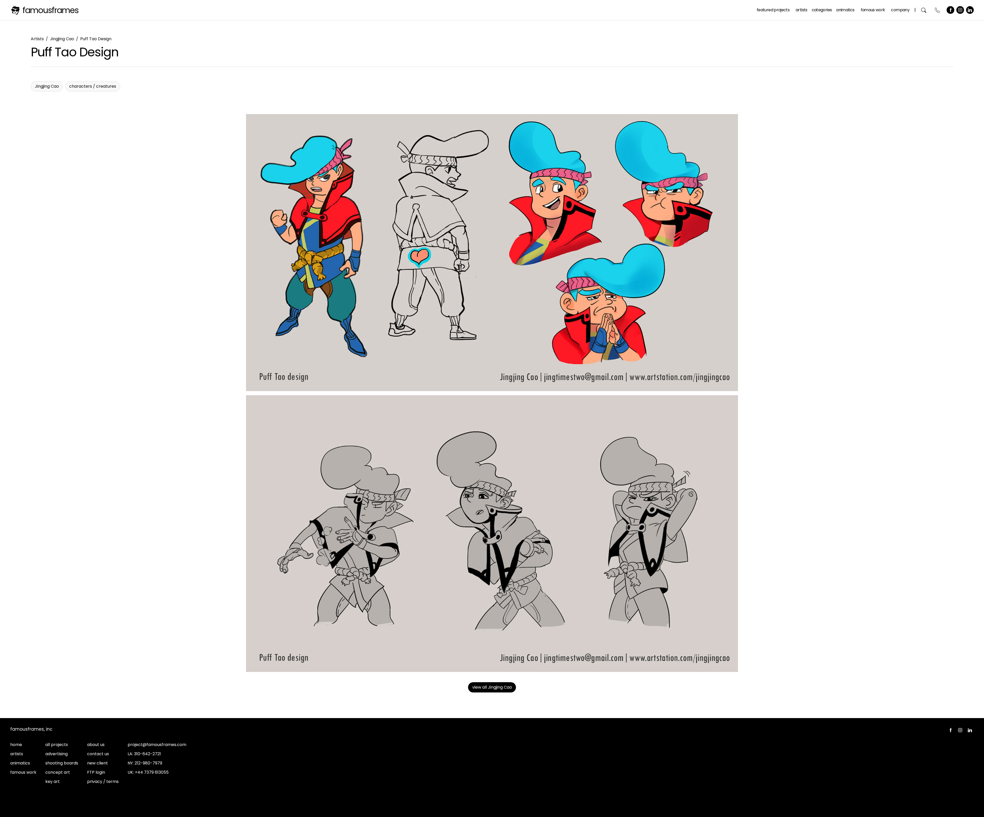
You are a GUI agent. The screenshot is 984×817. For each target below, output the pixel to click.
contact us (98, 754)
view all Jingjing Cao (492, 687)
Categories (822, 10)
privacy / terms (103, 781)
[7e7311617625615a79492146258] (492, 252)
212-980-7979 (148, 763)
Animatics (845, 10)
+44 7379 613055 (152, 772)
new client (97, 763)
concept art (57, 772)
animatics (20, 763)
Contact (937, 10)
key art (52, 781)
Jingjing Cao (62, 39)
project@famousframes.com (157, 745)
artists (16, 754)
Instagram (960, 10)
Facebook (950, 10)
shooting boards (61, 763)
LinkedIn (970, 10)
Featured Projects (773, 10)
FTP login (96, 772)
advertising (56, 754)
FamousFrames (51, 10)
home (16, 745)
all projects (56, 745)
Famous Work (873, 10)
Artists (801, 10)
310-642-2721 (147, 754)
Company (900, 10)
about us (96, 745)
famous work (23, 772)
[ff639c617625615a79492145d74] (492, 533)
